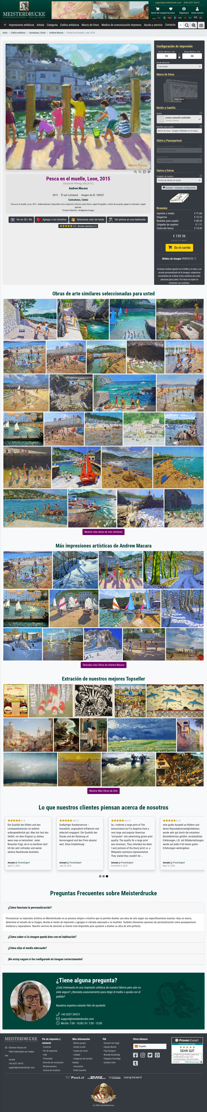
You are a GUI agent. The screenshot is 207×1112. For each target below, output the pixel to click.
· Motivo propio (79, 1043)
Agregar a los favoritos (53, 219)
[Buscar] (187, 25)
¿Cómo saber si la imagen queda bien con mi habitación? (42, 937)
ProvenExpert (24, 862)
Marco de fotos (90, 25)
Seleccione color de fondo (89, 219)
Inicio (5, 32)
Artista (40, 25)
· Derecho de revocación (52, 1062)
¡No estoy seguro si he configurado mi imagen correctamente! (45, 959)
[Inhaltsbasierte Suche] (193, 25)
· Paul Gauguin (109, 1051)
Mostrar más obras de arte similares (103, 531)
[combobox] (179, 66)
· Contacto (46, 1047)
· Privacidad (47, 1058)
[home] (5, 25)
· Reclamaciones (49, 1066)
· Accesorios (77, 1066)
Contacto (170, 24)
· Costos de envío (80, 1051)
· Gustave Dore (109, 1062)
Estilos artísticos (69, 25)
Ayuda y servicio (153, 25)
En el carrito (181, 248)
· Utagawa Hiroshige (112, 1058)
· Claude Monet (109, 1047)
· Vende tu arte (79, 1047)
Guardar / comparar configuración (180, 187)
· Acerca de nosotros (51, 1070)
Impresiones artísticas (21, 25)
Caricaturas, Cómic (37, 32)
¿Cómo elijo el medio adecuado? (27, 948)
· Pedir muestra (79, 1070)
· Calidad (76, 1054)
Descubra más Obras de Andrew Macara (103, 664)
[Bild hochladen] (201, 25)
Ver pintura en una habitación (129, 219)
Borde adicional (163, 62)
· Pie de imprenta (49, 1051)
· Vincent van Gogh (111, 1043)
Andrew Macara (56, 32)
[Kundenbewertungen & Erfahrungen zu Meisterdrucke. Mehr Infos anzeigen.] (187, 1050)
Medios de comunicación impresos (121, 25)
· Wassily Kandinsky (111, 1054)
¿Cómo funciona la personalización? (30, 907)
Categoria (52, 25)
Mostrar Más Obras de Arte (103, 790)
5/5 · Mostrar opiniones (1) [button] (85, 226)
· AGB (44, 1054)
